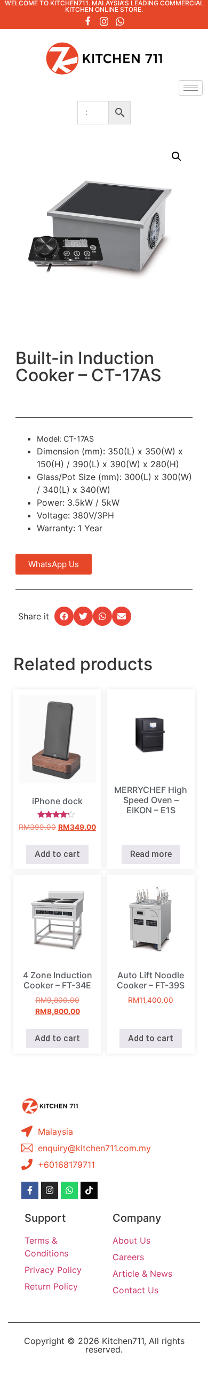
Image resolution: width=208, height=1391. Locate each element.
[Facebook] (88, 21)
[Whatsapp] (120, 21)
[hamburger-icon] (191, 88)
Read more (151, 854)
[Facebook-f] (29, 1190)
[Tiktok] (89, 1190)
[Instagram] (104, 21)
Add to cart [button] (57, 854)
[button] (176, 156)
